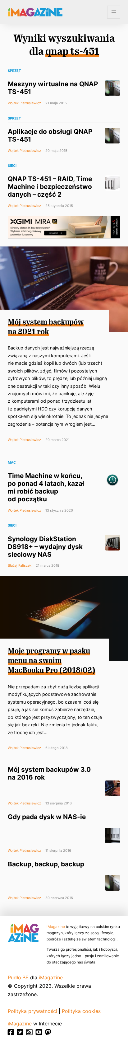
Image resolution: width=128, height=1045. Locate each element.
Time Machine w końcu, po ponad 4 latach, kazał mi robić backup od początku (46, 487)
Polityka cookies (81, 1011)
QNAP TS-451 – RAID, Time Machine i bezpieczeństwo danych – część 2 (50, 186)
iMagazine (56, 926)
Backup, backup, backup (46, 864)
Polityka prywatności (32, 1011)
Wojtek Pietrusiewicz (24, 103)
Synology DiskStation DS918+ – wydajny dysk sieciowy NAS (45, 546)
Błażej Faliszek (19, 565)
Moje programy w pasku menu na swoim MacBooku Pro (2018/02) (51, 661)
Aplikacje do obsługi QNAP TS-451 (50, 135)
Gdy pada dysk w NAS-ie (47, 817)
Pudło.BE (18, 977)
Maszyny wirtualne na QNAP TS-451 (53, 88)
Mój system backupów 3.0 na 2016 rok (49, 773)
